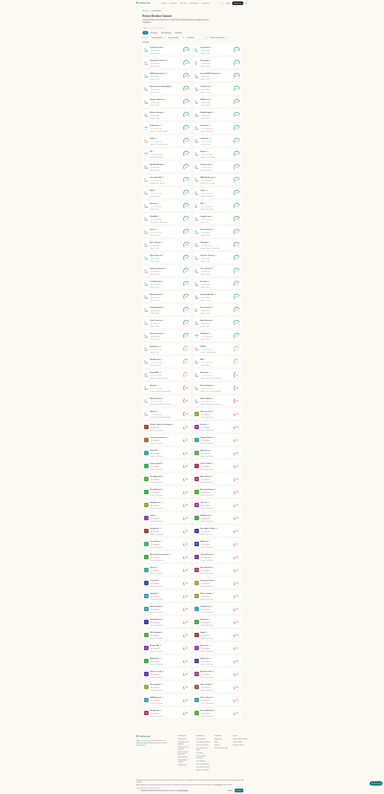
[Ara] (222, 3)
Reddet (230, 790)
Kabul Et (239, 790)
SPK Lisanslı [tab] (154, 33)
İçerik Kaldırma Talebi (221, 748)
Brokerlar (164, 3)
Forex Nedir (199, 753)
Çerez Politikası (238, 742)
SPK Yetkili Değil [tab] (166, 33)
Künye (216, 742)
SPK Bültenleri (194, 3)
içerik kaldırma (218, 784)
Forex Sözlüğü (200, 761)
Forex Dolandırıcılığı (202, 745)
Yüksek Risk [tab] (178, 33)
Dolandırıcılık (205, 3)
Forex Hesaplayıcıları (202, 764)
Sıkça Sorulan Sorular (202, 767)
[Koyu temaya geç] (246, 3)
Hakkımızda (218, 739)
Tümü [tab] (145, 33)
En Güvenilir (173, 3)
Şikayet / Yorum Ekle (202, 770)
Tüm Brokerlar (182, 739)
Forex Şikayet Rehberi (203, 742)
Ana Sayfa (145, 11)
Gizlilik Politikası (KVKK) (240, 739)
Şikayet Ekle (238, 3)
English (228, 3)
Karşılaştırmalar (183, 757)
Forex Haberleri (201, 739)
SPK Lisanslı (183, 3)
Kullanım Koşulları (238, 745)
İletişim (216, 745)
